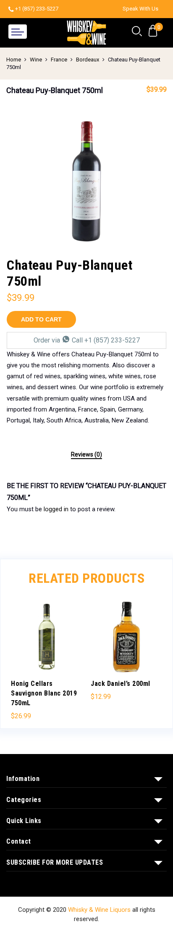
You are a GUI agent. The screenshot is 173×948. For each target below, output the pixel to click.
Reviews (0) (86, 454)
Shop (48, 935)
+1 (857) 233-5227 (36, 8)
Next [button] (152, 656)
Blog (134, 935)
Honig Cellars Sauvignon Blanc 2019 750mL (44, 693)
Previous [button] (21, 656)
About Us (76, 935)
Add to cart (41, 319)
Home (13, 59)
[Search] (136, 32)
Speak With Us (140, 8)
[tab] (86, 455)
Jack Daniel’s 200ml (120, 684)
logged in (56, 509)
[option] (86, 181)
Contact (109, 935)
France (59, 59)
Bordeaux (87, 59)
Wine (36, 59)
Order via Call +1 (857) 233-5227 (87, 340)
